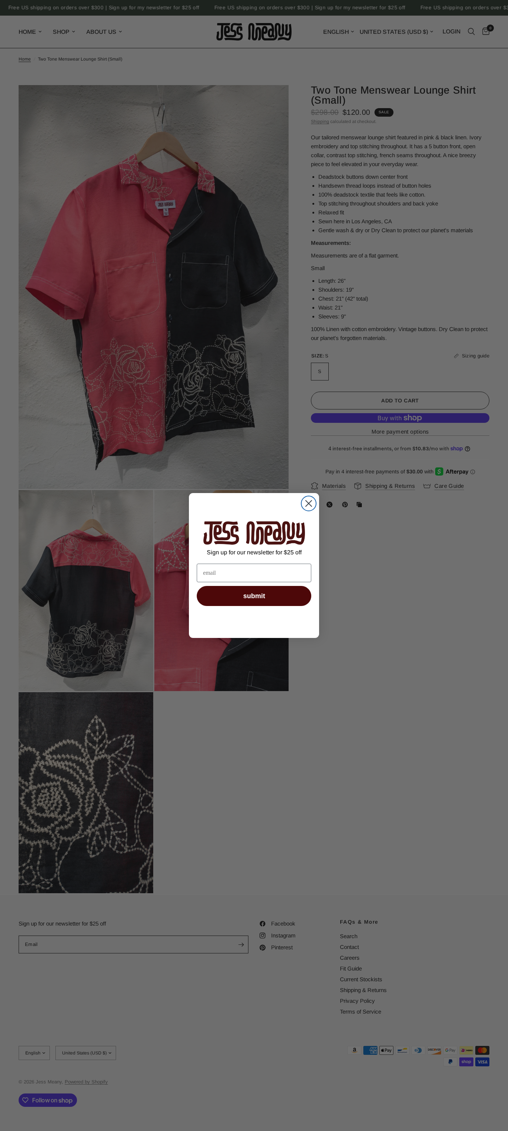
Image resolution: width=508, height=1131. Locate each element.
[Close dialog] (308, 503)
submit (254, 596)
